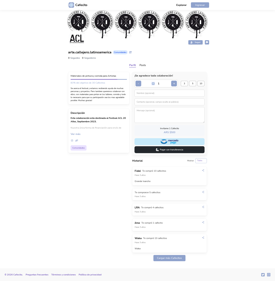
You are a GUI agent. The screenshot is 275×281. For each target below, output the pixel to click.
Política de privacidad (90, 274)
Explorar (181, 5)
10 (201, 83)
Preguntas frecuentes (37, 274)
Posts (143, 65)
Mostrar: (190, 161)
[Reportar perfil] (207, 42)
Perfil (132, 65)
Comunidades (78, 148)
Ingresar (200, 5)
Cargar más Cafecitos (169, 258)
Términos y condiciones (63, 274)
